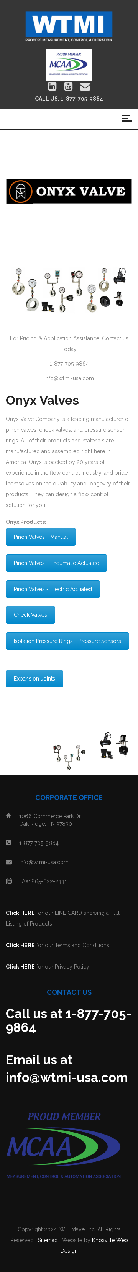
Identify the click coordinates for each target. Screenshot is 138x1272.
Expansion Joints (34, 679)
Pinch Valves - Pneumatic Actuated (56, 563)
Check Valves (30, 615)
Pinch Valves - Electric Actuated (53, 589)
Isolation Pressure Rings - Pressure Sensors (67, 641)
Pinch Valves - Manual (41, 537)
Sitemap (48, 1240)
